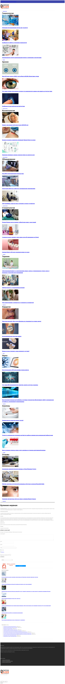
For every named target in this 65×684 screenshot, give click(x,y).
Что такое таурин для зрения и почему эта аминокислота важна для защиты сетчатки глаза (27, 91)
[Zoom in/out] (6, 681)
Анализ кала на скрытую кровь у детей (12, 420)
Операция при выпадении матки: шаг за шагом (15, 27)
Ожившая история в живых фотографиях (8, 1)
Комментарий (2, 533)
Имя (1, 541)
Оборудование (5, 157)
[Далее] (2, 683)
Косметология (5, 108)
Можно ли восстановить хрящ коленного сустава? (15, 351)
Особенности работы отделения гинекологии (14, 42)
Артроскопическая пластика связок (11, 336)
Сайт (1, 547)
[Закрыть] (1, 681)
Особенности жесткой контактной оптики (13, 106)
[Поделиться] (2, 682)
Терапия (4, 254)
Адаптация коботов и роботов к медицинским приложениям (18, 188)
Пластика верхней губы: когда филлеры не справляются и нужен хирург (21, 321)
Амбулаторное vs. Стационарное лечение (13, 287)
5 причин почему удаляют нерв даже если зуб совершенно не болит (20, 237)
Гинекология (5, 11)
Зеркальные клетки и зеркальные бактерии (9, 635)
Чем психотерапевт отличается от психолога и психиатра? (18, 302)
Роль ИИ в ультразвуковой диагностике (13, 173)
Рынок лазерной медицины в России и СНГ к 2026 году (11, 598)
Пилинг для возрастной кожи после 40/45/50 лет (15, 125)
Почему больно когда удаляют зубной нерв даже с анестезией (19, 222)
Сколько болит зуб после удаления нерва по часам (15, 252)
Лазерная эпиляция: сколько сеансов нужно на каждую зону (18, 154)
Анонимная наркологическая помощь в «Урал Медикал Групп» (19, 469)
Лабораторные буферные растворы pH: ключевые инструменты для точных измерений (17, 584)
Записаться (20, 565)
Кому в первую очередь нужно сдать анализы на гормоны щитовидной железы (23, 450)
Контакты (4, 501)
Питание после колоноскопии (7, 628)
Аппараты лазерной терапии (6, 662)
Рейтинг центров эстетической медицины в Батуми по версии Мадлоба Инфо (23, 484)
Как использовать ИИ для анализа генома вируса (15, 370)
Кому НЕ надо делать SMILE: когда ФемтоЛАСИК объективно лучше (20, 76)
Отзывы (4, 452)
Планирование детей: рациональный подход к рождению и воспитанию (21, 57)
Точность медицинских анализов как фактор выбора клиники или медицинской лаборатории (27, 435)
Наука (4, 353)
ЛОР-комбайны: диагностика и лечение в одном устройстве (18, 203)
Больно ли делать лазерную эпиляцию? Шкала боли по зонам (18, 140)
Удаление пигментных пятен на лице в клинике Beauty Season (19, 499)
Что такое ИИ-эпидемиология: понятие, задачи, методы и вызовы (20, 385)
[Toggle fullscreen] (4, 681)
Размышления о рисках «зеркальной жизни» (10, 636)
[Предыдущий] (1, 683)
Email (1, 544)
